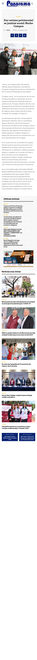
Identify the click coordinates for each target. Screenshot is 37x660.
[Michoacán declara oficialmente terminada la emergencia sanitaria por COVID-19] (18, 287)
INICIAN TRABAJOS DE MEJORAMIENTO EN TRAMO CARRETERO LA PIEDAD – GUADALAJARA (13, 232)
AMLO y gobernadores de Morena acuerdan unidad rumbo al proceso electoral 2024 (18, 334)
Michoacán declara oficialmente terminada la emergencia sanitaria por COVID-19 (18, 303)
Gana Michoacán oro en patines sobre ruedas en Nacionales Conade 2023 (16, 427)
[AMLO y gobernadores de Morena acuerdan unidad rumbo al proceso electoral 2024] (18, 318)
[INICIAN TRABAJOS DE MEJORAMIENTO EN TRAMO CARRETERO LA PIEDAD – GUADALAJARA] (28, 231)
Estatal (6, 204)
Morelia (4, 393)
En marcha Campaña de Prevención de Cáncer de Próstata (16, 365)
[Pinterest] (20, 35)
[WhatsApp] (24, 35)
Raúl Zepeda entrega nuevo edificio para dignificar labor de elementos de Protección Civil (13, 243)
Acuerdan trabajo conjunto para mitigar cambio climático (17, 396)
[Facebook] (12, 35)
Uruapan (18, 16)
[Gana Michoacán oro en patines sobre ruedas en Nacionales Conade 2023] (18, 411)
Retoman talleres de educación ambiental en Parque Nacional (27, 438)
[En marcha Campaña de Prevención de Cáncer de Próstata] (18, 349)
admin (8, 30)
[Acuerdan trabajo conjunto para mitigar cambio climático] (18, 380)
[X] (16, 35)
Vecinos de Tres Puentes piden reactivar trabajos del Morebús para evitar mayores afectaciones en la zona (13, 209)
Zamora (4, 361)
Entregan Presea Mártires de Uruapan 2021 (10, 438)
